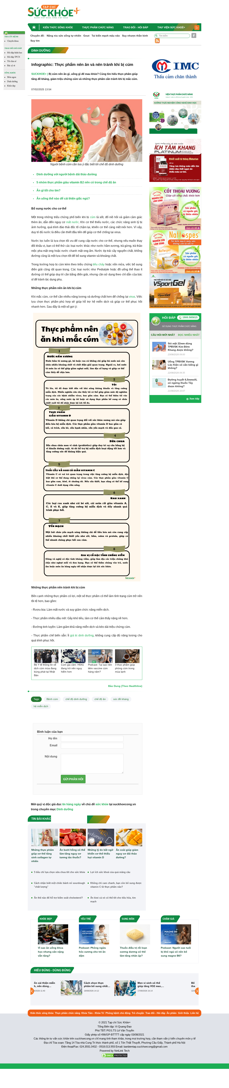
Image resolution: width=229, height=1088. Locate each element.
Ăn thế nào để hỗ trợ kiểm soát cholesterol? (58, 897)
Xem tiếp (194, 398)
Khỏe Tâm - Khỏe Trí (92, 1013)
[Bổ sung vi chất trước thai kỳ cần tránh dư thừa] (154, 988)
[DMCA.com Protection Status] (114, 1055)
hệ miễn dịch (41, 706)
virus (132, 296)
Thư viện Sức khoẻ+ (171, 27)
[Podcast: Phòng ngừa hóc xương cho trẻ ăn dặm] (94, 934)
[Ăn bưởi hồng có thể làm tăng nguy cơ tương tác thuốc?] (73, 837)
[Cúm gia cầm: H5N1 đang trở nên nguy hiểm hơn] (73, 656)
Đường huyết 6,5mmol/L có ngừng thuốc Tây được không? (182, 382)
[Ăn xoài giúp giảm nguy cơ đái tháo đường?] (129, 837)
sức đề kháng (121, 699)
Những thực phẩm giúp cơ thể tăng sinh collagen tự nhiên (42, 855)
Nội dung (51, 756)
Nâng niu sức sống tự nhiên (64, 35)
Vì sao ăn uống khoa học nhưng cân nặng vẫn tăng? (51, 951)
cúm (92, 217)
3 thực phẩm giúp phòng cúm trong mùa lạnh (125, 668)
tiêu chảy (98, 264)
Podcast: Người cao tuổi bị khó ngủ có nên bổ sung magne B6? (176, 951)
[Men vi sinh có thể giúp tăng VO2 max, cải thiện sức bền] (100, 988)
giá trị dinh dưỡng (82, 635)
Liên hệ (194, 1013)
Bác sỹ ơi (11, 65)
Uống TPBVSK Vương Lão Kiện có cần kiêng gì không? (183, 364)
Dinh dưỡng (12, 81)
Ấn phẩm (172, 1013)
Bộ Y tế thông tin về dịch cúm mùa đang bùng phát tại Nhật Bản (45, 670)
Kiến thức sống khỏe (58, 27)
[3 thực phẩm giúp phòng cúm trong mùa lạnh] (127, 656)
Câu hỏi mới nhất (163, 334)
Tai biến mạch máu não (106, 35)
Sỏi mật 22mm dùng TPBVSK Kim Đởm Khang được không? (180, 346)
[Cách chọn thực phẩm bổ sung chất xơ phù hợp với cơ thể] (46, 988)
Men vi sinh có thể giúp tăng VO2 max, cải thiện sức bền (125, 984)
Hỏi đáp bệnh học (14, 52)
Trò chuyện (138, 1013)
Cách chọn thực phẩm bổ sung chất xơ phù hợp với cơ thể (71, 984)
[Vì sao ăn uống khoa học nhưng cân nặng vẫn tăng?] (53, 934)
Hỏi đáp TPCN (13, 57)
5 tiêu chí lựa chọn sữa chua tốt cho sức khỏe (59, 872)
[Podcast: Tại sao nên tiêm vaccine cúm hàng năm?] (100, 656)
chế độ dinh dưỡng (76, 699)
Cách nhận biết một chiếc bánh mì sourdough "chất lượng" (59, 885)
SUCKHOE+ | (39, 73)
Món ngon (11, 77)
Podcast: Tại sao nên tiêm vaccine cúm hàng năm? (100, 668)
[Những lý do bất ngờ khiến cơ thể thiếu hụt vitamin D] (101, 837)
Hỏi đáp (169, 317)
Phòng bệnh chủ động (118, 1013)
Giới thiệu (183, 1013)
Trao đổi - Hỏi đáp (135, 27)
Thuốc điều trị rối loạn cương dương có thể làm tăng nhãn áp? (133, 951)
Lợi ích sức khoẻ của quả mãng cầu (110, 872)
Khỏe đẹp (11, 86)
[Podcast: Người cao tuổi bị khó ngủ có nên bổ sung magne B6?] (176, 934)
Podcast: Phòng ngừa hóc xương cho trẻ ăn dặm (92, 951)
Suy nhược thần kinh (135, 35)
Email (53, 745)
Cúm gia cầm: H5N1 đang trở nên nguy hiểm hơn (72, 668)
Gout (86, 35)
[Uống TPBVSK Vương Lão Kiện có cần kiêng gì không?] (159, 364)
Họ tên (52, 738)
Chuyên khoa (12, 41)
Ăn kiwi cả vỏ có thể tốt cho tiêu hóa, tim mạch (113, 899)
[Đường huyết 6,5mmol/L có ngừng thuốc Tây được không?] (159, 382)
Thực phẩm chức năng (98, 27)
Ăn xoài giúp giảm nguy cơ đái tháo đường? (127, 853)
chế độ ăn (100, 699)
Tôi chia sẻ (11, 61)
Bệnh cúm (52, 699)
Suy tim (35, 40)
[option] (61, 988)
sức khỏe (102, 804)
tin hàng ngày (71, 804)
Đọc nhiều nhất (189, 334)
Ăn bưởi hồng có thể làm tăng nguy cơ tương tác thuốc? (72, 853)
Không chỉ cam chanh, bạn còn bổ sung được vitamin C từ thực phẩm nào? (116, 885)
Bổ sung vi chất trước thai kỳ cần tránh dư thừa (179, 984)
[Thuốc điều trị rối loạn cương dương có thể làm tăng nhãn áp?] (135, 934)
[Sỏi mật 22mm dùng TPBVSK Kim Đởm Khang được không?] (159, 346)
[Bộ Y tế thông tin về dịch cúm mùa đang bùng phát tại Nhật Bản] (46, 656)
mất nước (72, 222)
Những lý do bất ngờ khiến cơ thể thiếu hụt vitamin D (100, 853)
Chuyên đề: (37, 35)
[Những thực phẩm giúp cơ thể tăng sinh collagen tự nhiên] (44, 837)
